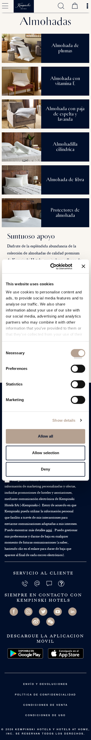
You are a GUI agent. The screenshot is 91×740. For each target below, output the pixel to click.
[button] (49, 583)
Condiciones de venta (45, 705)
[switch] (78, 370)
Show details (63, 420)
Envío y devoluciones (45, 684)
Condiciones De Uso (45, 715)
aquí (49, 530)
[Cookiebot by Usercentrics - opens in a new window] (53, 266)
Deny (45, 469)
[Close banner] (83, 266)
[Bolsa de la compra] (75, 6)
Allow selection (45, 453)
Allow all (45, 436)
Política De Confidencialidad (45, 695)
